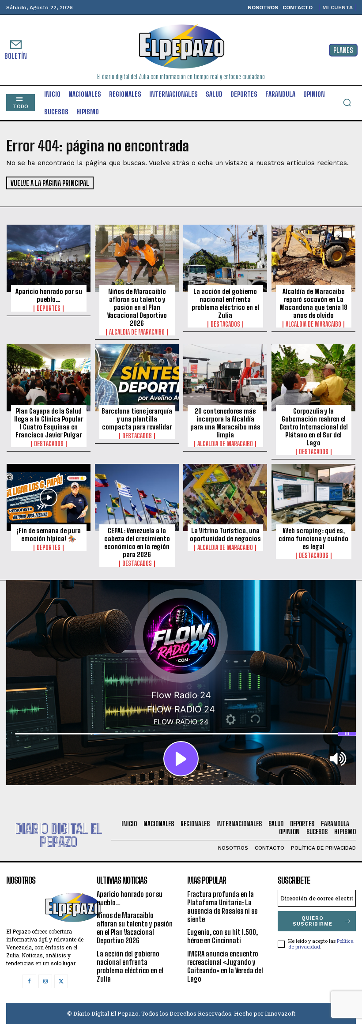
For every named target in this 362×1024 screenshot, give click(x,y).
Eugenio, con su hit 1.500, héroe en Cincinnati (222, 936)
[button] (347, 102)
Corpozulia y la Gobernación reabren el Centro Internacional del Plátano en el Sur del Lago (313, 427)
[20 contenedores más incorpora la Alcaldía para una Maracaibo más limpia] (225, 377)
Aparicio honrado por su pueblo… (48, 295)
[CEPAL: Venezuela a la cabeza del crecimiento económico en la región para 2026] (137, 497)
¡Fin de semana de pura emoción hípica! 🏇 (48, 534)
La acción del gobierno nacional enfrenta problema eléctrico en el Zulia (225, 303)
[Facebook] (29, 981)
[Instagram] (45, 981)
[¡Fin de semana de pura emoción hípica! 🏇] (48, 497)
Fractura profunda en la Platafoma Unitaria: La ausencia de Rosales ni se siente (222, 907)
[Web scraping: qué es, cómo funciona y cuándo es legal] (313, 497)
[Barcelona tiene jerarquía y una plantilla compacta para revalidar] (137, 377)
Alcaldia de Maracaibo (137, 332)
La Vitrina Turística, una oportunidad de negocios (225, 534)
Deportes (48, 308)
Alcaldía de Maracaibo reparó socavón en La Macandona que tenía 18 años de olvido (313, 303)
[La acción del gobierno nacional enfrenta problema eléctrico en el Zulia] (225, 258)
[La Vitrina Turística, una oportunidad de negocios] (225, 497)
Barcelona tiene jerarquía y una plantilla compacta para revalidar (137, 419)
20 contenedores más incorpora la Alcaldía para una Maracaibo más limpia (225, 423)
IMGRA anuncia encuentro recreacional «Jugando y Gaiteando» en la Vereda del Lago (225, 966)
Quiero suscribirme (312, 921)
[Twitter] (61, 981)
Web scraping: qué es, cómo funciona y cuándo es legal (313, 538)
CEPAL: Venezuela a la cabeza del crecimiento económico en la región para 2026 (137, 542)
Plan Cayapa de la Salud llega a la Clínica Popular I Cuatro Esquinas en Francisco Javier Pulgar (48, 423)
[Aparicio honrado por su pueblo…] (48, 258)
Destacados (225, 324)
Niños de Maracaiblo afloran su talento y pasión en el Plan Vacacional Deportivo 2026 (137, 307)
